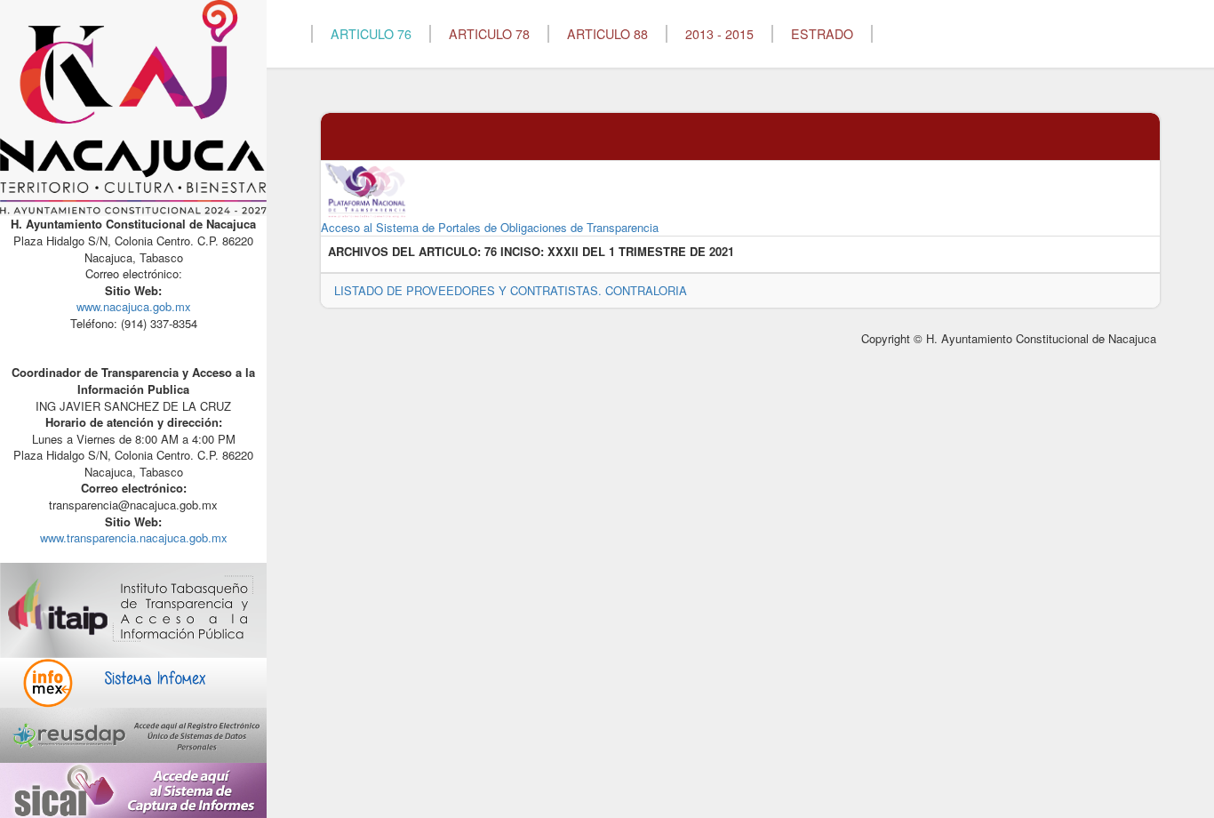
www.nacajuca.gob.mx (133, 306)
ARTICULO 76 (371, 34)
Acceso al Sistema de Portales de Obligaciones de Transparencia (490, 227)
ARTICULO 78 (489, 34)
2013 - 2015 (719, 34)
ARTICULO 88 (607, 34)
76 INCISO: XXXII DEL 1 (549, 252)
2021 (721, 252)
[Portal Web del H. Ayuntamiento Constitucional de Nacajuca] (133, 106)
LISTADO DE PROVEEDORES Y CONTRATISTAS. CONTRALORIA (510, 290)
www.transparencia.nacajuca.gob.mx (134, 537)
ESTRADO (822, 34)
